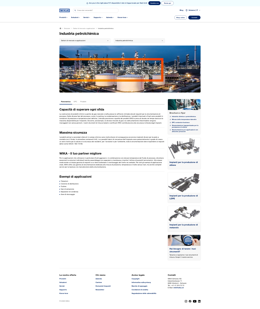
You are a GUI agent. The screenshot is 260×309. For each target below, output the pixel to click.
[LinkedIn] (199, 301)
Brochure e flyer (177, 113)
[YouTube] (195, 301)
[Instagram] (186, 301)
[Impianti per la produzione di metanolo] (184, 214)
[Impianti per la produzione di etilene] (184, 148)
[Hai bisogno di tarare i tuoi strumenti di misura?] (184, 240)
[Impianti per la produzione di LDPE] (184, 182)
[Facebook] (190, 301)
